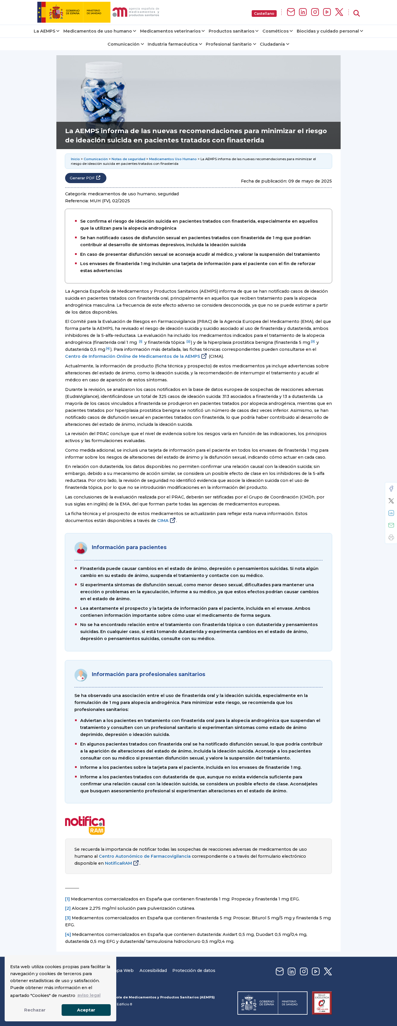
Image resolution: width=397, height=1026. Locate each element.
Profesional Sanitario (229, 44)
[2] (188, 341)
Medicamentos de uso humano (97, 31)
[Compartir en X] (391, 501)
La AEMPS (44, 31)
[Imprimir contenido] (391, 537)
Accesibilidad (153, 970)
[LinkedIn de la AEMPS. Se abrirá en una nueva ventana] (302, 12)
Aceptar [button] (86, 1010)
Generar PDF (82, 178)
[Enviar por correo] (391, 525)
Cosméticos (275, 31)
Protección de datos (193, 970)
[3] (313, 341)
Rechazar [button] (35, 1010)
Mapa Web (122, 970)
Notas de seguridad (128, 159)
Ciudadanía (272, 44)
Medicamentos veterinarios (170, 31)
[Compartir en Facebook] (391, 488)
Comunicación (124, 44)
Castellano (264, 13)
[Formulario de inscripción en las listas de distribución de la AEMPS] (291, 12)
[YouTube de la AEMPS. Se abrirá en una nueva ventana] (327, 12)
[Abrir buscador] (356, 13)
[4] (108, 348)
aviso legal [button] (89, 995)
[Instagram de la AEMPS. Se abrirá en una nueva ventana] (315, 12)
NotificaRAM (118, 863)
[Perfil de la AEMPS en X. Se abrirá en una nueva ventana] (339, 12)
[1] (140, 341)
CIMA (163, 520)
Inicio (75, 159)
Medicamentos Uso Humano (173, 159)
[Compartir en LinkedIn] (391, 513)
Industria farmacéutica (173, 44)
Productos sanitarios (231, 31)
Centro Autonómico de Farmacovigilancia (145, 856)
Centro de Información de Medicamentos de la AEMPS (132, 356)
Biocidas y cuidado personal (328, 31)
